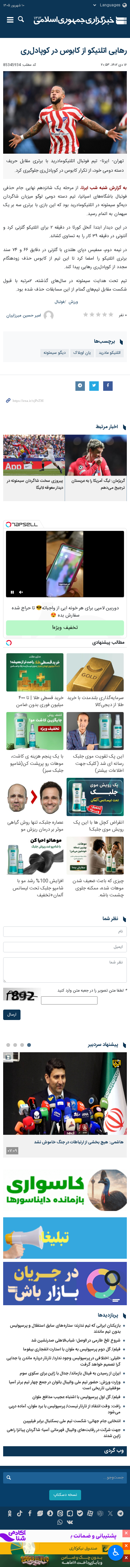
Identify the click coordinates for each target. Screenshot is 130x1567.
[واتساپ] (60, 1523)
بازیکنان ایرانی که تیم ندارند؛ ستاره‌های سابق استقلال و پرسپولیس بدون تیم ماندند (65, 1328)
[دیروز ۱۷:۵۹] (65, 1093)
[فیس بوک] (30, 1514)
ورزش (73, 302)
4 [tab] (8, 1045)
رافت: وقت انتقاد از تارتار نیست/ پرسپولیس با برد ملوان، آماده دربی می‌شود (65, 1409)
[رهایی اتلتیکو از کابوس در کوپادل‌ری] (65, 112)
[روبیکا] (100, 1514)
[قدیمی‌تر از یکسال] (96, 455)
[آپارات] (90, 1514)
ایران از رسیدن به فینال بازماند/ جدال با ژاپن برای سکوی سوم (70, 1373)
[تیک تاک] (19, 1514)
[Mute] (21, 592)
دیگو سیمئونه (55, 353)
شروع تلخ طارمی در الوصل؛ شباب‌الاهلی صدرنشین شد (76, 1340)
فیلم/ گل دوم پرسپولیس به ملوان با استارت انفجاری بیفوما (72, 1349)
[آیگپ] (70, 1514)
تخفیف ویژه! (65, 628)
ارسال (11, 1014)
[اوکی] (9, 1514)
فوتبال (59, 302)
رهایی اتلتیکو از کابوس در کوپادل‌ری (74, 51)
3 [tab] (15, 1045)
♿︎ (116, 1552)
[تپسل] (8, 524)
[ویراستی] (40, 1514)
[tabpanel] (65, 1105)
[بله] (80, 1514)
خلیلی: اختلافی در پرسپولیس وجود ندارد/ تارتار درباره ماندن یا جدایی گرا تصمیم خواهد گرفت (63, 1361)
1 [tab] (29, 1045)
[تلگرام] (120, 1514)
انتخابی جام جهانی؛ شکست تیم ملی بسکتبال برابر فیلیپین (72, 1421)
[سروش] (50, 1514)
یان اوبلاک (82, 353)
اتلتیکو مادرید (110, 353)
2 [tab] (22, 1045)
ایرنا (74, 20)
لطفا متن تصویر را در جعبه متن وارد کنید (92, 991)
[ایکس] (110, 1514)
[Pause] (12, 592)
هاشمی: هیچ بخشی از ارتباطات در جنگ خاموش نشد (79, 1142)
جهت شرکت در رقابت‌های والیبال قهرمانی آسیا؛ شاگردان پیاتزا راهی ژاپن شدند (64, 1433)
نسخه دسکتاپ (65, 1495)
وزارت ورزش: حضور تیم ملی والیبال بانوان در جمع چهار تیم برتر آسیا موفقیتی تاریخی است (65, 1385)
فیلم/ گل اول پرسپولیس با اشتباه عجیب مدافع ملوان (76, 1397)
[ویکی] (70, 1523)
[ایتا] (60, 1514)
